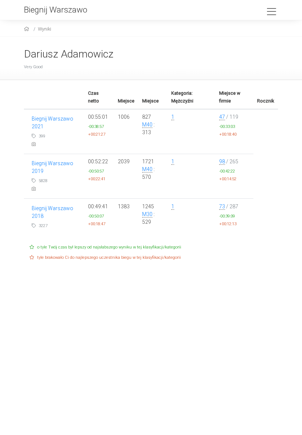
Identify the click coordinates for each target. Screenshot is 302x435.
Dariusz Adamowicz (68, 54)
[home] (27, 29)
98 (222, 161)
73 (222, 206)
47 (222, 117)
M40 (147, 125)
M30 (147, 214)
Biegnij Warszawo (55, 9)
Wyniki (44, 29)
